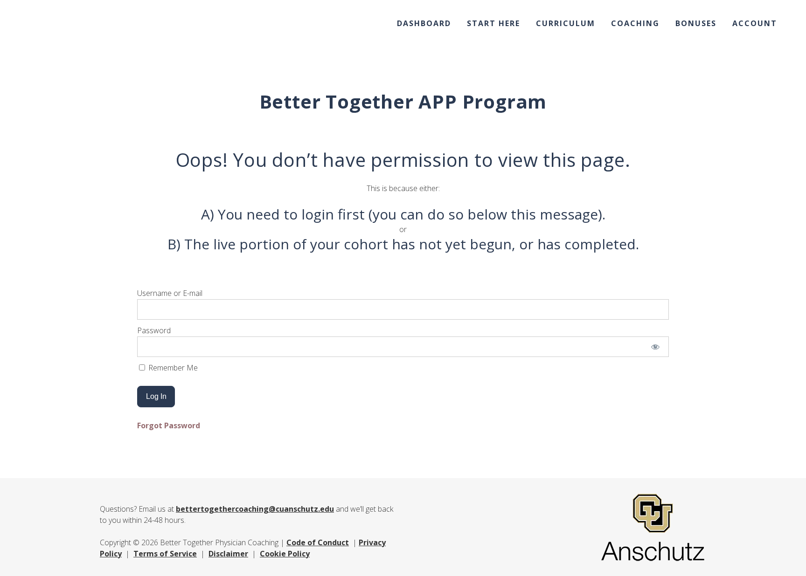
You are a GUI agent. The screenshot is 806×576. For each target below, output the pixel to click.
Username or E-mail (169, 293)
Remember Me (172, 368)
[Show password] (655, 346)
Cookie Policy (285, 554)
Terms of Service (165, 554)
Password (154, 330)
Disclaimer (228, 554)
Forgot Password (168, 425)
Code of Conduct (317, 542)
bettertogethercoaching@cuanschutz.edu (255, 509)
